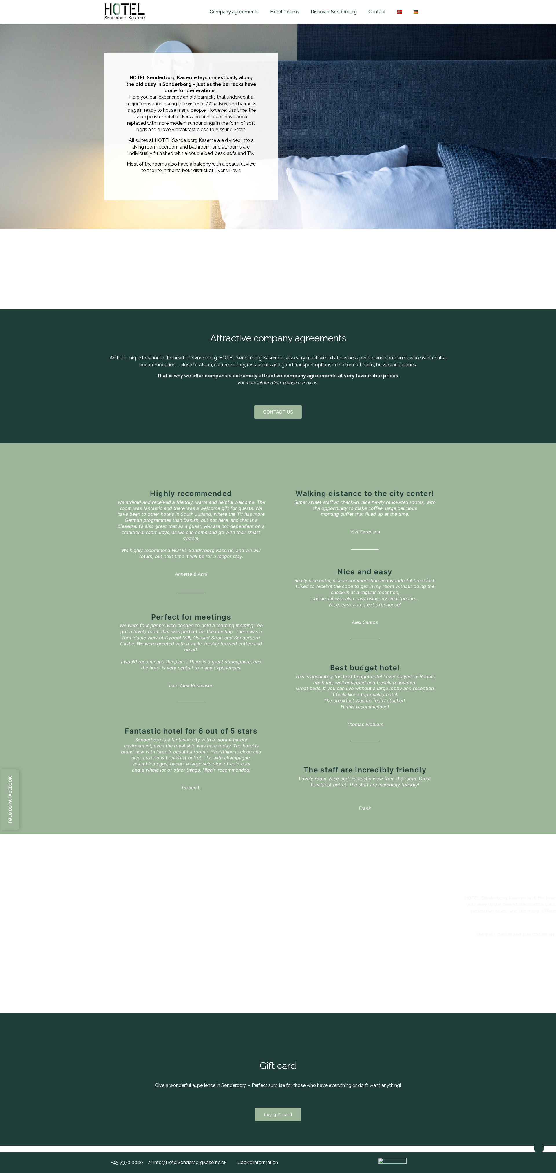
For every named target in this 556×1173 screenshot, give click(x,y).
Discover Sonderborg (334, 12)
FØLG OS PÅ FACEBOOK (10, 799)
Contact (377, 12)
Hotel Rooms (284, 12)
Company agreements (234, 12)
